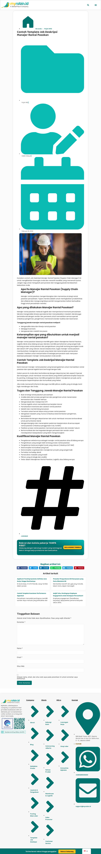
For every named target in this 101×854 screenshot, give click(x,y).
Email (19, 657)
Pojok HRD (48, 29)
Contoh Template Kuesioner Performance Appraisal (31, 594)
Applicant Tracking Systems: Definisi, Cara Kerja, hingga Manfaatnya (32, 580)
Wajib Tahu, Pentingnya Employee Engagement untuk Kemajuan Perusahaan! (68, 594)
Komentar (21, 622)
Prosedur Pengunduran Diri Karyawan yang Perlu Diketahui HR (68, 580)
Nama (20, 648)
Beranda (39, 29)
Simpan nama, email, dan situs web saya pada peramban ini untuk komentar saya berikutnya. (47, 677)
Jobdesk (24, 536)
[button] (88, 5)
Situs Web (20, 666)
